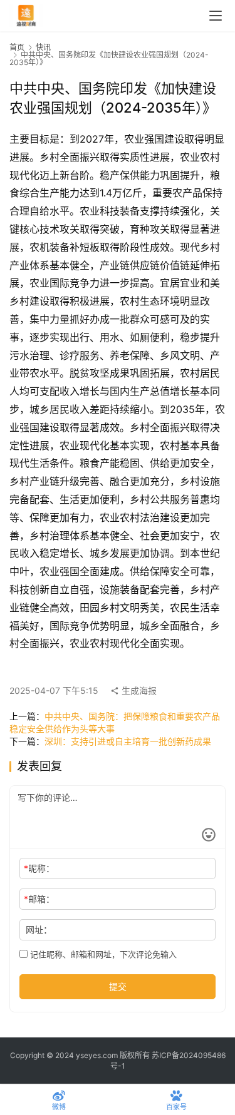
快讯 (43, 47)
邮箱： (39, 899)
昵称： (39, 868)
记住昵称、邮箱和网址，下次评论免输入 (102, 954)
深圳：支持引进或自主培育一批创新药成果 (127, 741)
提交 (118, 986)
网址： (39, 929)
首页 (16, 47)
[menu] (215, 15)
